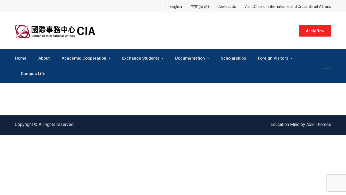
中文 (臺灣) (199, 6)
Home (20, 58)
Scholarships (233, 58)
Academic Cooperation (84, 58)
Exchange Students (140, 58)
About (44, 58)
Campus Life (33, 73)
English (176, 6)
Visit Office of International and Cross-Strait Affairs (287, 6)
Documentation (190, 58)
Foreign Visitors (273, 58)
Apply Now (315, 30)
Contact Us (226, 6)
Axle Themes (318, 124)
